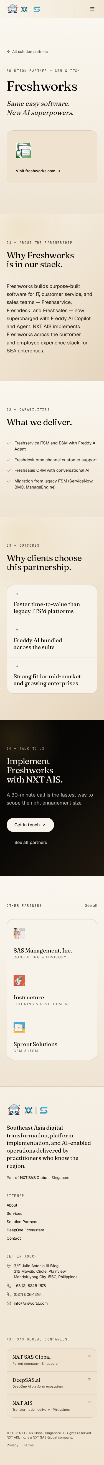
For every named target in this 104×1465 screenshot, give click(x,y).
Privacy (12, 1445)
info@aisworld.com (31, 1303)
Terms (29, 1445)
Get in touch (27, 825)
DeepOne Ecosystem (25, 1229)
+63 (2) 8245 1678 (30, 1285)
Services (14, 1213)
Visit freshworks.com (35, 170)
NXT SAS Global (34, 1177)
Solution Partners (22, 1221)
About (12, 1205)
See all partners (30, 842)
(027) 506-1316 (27, 1294)
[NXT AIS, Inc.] (27, 1109)
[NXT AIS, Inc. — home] (23, 8)
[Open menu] (92, 9)
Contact (14, 1238)
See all (91, 905)
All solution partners (30, 51)
